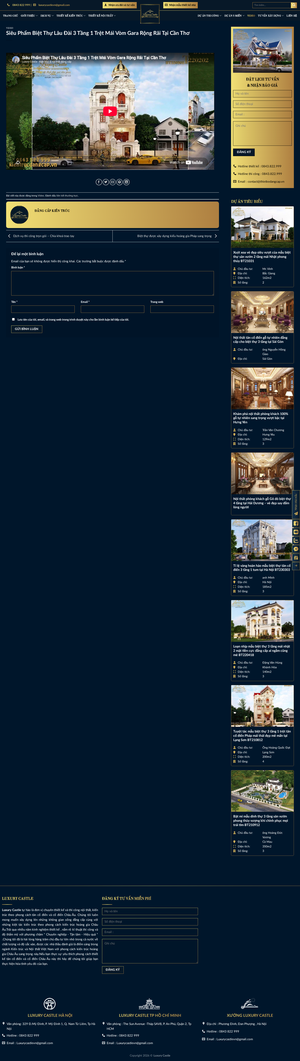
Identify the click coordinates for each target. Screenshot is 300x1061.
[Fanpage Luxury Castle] (296, 523)
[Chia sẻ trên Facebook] (99, 182)
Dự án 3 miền (233, 15)
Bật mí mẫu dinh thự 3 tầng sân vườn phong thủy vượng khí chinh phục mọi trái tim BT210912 (260, 821)
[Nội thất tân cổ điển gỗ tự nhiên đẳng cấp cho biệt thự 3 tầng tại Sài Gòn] (262, 312)
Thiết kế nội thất (100, 15)
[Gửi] (294, 5)
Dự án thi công (208, 15)
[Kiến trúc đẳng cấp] (150, 13)
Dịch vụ (46, 15)
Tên (14, 302)
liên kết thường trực (67, 195)
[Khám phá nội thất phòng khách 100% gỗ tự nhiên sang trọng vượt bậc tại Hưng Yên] (262, 388)
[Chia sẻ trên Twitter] (106, 182)
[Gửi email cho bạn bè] (113, 182)
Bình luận (18, 267)
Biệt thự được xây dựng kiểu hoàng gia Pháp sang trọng (174, 236)
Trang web (156, 302)
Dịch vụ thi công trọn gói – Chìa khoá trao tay (43, 236)
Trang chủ (10, 15)
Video (251, 15)
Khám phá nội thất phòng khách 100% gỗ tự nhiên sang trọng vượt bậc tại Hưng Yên (260, 418)
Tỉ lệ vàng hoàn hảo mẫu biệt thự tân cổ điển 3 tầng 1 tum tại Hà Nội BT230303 (262, 568)
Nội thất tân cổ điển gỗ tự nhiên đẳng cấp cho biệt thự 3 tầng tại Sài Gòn (260, 340)
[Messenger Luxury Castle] (296, 549)
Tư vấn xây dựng (269, 15)
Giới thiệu (28, 15)
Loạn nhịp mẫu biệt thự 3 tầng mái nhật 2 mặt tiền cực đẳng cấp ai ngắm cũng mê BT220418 (261, 651)
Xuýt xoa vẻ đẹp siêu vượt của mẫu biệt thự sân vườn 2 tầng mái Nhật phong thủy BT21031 (262, 257)
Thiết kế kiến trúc (70, 15)
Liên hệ (292, 15)
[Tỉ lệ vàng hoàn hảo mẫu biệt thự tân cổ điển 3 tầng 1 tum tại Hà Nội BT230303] (262, 540)
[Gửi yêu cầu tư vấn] (296, 557)
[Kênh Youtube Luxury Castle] (296, 532)
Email (85, 302)
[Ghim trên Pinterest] (119, 182)
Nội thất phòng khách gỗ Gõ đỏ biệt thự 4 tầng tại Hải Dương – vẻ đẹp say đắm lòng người (262, 503)
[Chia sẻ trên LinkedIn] (126, 182)
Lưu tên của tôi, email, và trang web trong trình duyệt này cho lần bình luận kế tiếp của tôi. (73, 319)
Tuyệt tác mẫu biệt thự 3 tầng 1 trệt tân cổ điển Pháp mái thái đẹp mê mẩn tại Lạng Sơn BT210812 (262, 736)
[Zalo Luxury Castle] (296, 540)
